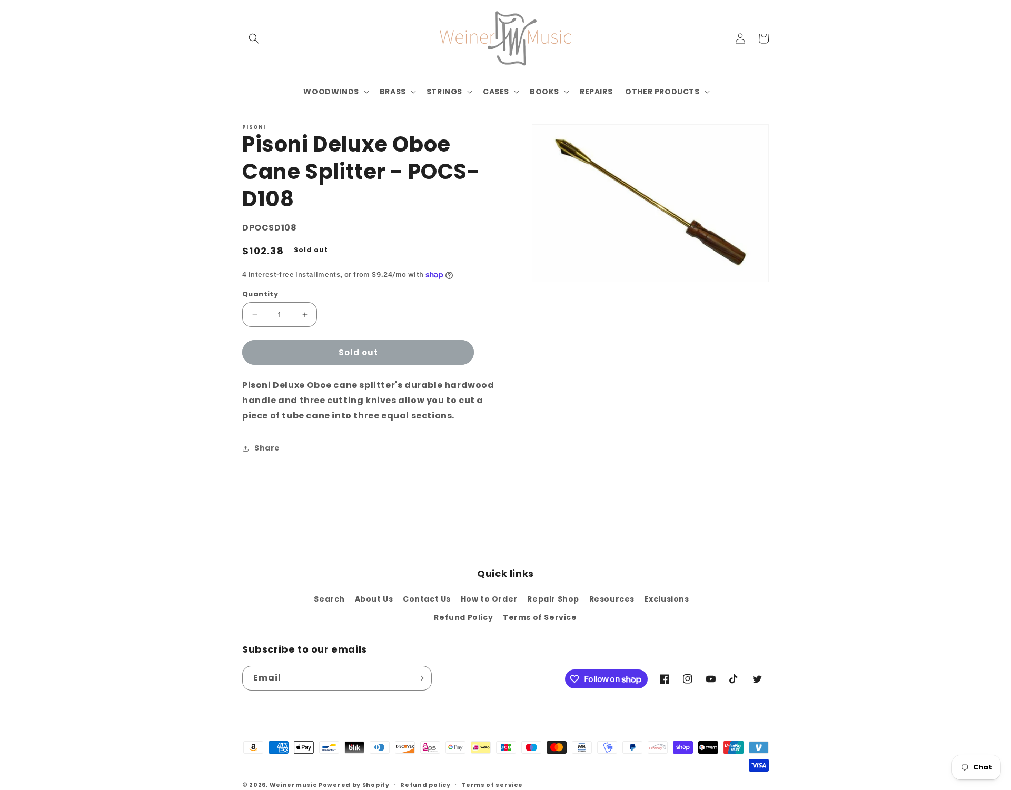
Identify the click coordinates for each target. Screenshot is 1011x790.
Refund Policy (463, 617)
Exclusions (667, 599)
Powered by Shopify (354, 785)
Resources (612, 599)
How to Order (489, 599)
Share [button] (267, 448)
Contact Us (427, 599)
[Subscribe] (419, 678)
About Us (374, 599)
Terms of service (491, 785)
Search (329, 599)
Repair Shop (553, 599)
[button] (253, 38)
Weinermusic (293, 785)
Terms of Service (540, 617)
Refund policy (425, 785)
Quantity (260, 294)
